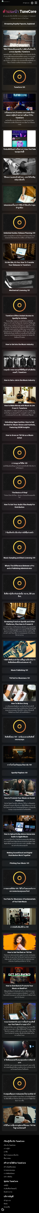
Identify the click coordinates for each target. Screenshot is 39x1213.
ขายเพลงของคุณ (9, 1170)
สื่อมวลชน (7, 1158)
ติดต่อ (6, 1204)
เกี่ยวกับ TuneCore (9, 1145)
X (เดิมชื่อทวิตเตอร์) (10, 1188)
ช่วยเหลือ (7, 1207)
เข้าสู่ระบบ (26, 3)
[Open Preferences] (2, 1209)
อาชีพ (6, 1152)
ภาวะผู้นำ (7, 1148)
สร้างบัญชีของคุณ (10, 1167)
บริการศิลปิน (8, 1177)
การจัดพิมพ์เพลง (9, 1173)
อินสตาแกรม (8, 1192)
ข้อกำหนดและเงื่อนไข (11, 1155)
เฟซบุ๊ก (6, 1185)
